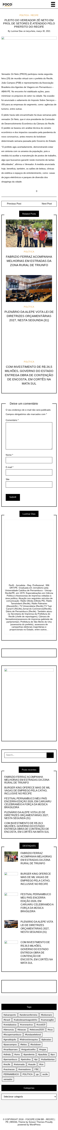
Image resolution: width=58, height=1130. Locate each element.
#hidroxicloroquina (29, 1039)
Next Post (47, 203)
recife (45, 1074)
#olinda (7, 1054)
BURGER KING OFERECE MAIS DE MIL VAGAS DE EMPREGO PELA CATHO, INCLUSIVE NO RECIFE (27, 790)
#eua (50, 1029)
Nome (9, 455)
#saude (32, 1064)
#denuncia (9, 1029)
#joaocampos (10, 1044)
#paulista (42, 1054)
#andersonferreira (28, 1015)
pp (37, 1074)
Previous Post (13, 203)
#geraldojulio (10, 1039)
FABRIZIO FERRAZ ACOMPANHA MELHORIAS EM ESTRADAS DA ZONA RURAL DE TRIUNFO (29, 261)
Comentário (12, 420)
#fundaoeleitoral (33, 1034)
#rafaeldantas (48, 1059)
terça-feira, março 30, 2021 (38, 31)
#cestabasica (10, 1024)
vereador (8, 1079)
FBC (36, 1069)
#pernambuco (10, 1059)
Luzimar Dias (17, 31)
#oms (17, 1054)
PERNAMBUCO (11, 1074)
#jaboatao (46, 1039)
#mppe (42, 1049)
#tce (41, 1064)
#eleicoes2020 (37, 1029)
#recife (7, 1064)
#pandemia (29, 1054)
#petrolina (26, 1059)
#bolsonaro (46, 1015)
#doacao (21, 1029)
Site (7, 479)
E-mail (9, 467)
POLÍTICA (24, 15)
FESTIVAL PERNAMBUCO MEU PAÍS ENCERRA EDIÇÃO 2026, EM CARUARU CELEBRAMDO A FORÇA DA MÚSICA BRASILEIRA (27, 803)
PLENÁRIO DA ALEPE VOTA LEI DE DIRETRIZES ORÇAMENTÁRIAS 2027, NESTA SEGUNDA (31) (29, 316)
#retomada (19, 1064)
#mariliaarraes (11, 1049)
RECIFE (35, 15)
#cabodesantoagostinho (25, 1020)
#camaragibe (47, 1020)
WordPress (35, 1124)
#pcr (53, 1054)
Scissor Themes (37, 1122)
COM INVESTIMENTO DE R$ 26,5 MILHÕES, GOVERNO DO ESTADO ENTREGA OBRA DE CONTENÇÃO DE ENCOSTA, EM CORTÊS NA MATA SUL (29, 375)
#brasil (7, 1020)
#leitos (23, 1044)
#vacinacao (9, 1069)
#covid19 (41, 1024)
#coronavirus (26, 1024)
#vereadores (24, 1069)
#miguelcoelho (28, 1049)
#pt (35, 1059)
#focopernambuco (12, 1034)
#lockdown (35, 1044)
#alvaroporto (10, 1015)
